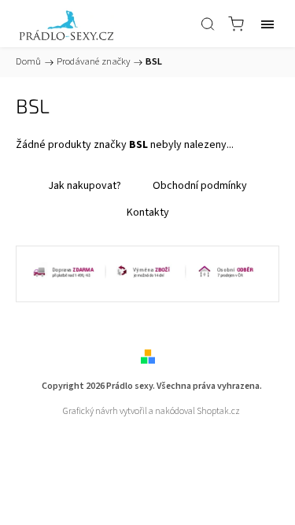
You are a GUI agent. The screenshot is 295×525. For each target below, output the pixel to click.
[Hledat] (207, 23)
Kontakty (148, 212)
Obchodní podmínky (200, 186)
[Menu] (267, 23)
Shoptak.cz (218, 411)
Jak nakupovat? (84, 186)
